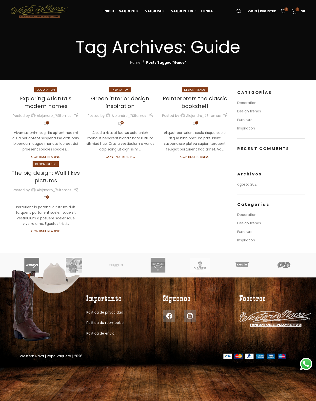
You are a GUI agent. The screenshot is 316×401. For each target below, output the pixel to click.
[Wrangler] (32, 265)
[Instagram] (190, 316)
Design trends (194, 90)
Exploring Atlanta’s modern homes (45, 102)
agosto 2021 (247, 184)
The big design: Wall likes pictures (46, 176)
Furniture (245, 120)
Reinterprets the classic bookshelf (195, 102)
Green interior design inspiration (120, 102)
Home (135, 62)
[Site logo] (39, 10)
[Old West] (200, 265)
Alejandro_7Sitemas (54, 115)
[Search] (239, 11)
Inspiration (120, 90)
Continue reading (45, 157)
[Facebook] (169, 316)
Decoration (46, 90)
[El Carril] (284, 265)
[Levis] (242, 265)
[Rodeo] (158, 265)
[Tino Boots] (74, 265)
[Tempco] (116, 265)
